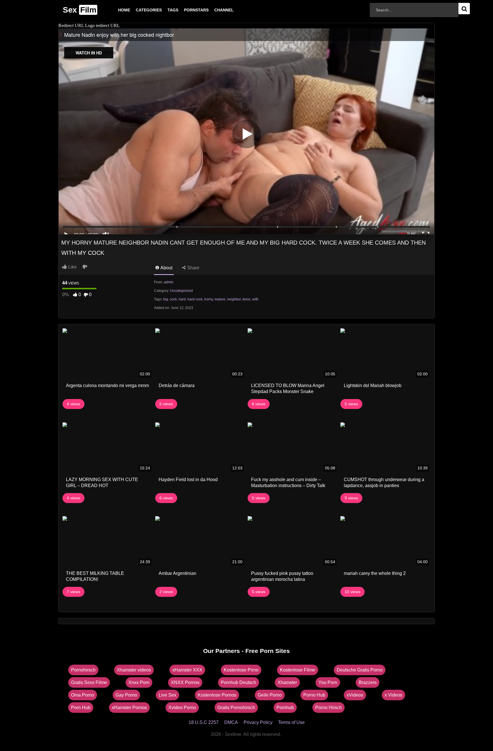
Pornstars (187, 10)
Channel (215, 10)
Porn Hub (80, 707)
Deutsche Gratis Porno (360, 669)
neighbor (234, 299)
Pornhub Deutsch (238, 682)
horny (208, 299)
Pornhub (285, 707)
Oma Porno (82, 695)
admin (168, 282)
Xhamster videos (134, 669)
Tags (163, 10)
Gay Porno (126, 695)
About (165, 267)
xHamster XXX (187, 669)
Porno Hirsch (328, 707)
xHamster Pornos (129, 707)
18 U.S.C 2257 (204, 722)
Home (115, 10)
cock (173, 299)
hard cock (195, 299)
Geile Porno (270, 695)
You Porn (327, 682)
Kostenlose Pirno (241, 669)
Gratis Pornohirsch (236, 707)
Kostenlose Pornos (217, 695)
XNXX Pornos (185, 682)
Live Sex (167, 695)
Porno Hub (314, 695)
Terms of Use (291, 722)
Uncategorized (181, 291)
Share (192, 267)
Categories (140, 10)
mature (220, 299)
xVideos (355, 695)
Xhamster (287, 682)
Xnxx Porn (138, 682)
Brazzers (368, 682)
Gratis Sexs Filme (89, 682)
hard (182, 299)
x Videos (393, 695)
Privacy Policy (258, 722)
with (255, 299)
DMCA (231, 722)
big (165, 299)
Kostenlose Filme (297, 669)
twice (246, 299)
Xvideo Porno (182, 707)
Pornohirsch (83, 669)
